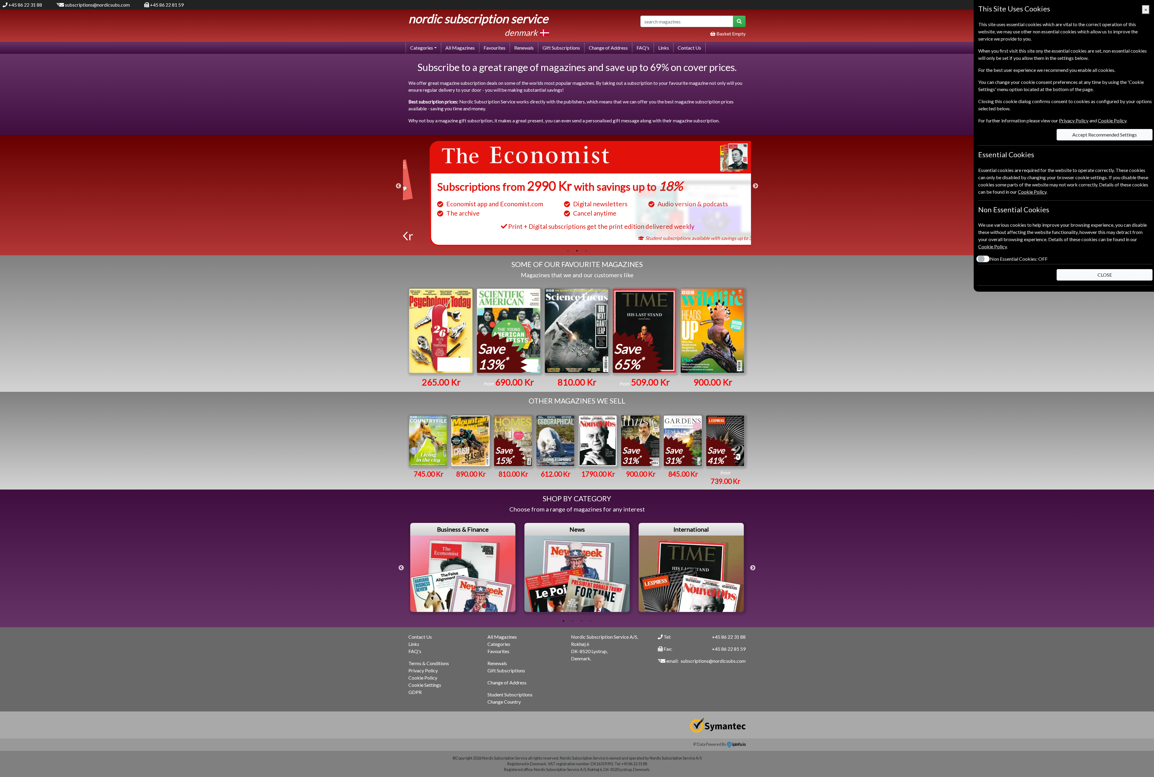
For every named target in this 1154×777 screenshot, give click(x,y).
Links (663, 48)
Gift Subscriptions (561, 48)
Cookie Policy (422, 677)
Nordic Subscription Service (478, 18)
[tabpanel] (577, 193)
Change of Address (608, 48)
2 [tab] (577, 251)
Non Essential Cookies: (1019, 259)
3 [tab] (586, 251)
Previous (398, 186)
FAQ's (643, 48)
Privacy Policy (423, 670)
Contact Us (689, 48)
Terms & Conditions (428, 663)
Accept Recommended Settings (1104, 134)
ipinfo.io (739, 744)
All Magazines (460, 48)
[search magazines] (739, 21)
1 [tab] (568, 251)
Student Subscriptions (510, 694)
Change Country (504, 702)
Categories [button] (421, 48)
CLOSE (1105, 275)
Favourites (494, 48)
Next (756, 186)
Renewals (524, 48)
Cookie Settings (424, 685)
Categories (498, 644)
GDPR (415, 692)
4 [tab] (591, 621)
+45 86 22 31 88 (25, 5)
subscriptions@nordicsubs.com (97, 5)
